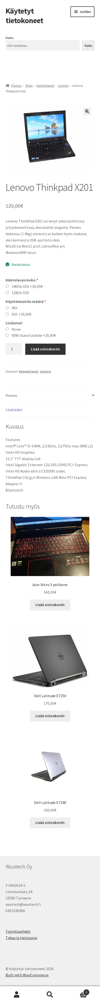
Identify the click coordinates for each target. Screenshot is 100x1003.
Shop (29, 85)
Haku (10, 38)
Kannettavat (45, 85)
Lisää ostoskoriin (45, 349)
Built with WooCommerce (27, 975)
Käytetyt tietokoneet (24, 15)
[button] (87, 111)
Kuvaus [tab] (11, 395)
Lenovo (63, 85)
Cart (77, 990)
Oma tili (16, 994)
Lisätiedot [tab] (14, 409)
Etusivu (16, 85)
